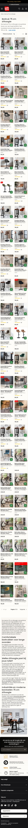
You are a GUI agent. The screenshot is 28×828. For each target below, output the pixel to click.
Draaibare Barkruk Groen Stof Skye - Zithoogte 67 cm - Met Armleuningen (20, 102)
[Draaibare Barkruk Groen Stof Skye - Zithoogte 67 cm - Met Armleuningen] (21, 92)
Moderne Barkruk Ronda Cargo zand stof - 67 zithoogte (21, 600)
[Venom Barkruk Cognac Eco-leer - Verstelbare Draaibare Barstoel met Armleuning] (7, 92)
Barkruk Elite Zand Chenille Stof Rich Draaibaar (19, 464)
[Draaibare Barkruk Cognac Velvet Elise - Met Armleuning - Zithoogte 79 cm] (21, 431)
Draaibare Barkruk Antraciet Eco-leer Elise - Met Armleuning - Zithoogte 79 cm (21, 78)
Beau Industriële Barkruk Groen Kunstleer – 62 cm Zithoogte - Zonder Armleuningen (20, 54)
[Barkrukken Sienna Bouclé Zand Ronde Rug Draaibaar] (21, 524)
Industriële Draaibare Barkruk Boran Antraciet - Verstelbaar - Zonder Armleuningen (7, 368)
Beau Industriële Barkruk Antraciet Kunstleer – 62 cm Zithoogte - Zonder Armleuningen (20, 174)
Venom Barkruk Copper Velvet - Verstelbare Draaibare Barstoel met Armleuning (7, 392)
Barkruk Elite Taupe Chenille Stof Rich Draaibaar (6, 489)
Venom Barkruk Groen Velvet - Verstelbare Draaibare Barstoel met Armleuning (21, 416)
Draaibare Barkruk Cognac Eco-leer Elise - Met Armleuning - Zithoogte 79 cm (7, 78)
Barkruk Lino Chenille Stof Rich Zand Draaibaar (6, 510)
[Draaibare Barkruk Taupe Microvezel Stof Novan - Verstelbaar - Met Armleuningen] (21, 116)
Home (2, 14)
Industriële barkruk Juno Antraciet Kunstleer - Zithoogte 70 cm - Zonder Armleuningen (20, 320)
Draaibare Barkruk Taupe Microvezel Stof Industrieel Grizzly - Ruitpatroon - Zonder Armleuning (7, 247)
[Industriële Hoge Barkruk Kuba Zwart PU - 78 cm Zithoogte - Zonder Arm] (21, 261)
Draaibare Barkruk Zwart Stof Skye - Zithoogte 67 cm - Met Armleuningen (6, 126)
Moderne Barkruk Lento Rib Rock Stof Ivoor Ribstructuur (7, 555)
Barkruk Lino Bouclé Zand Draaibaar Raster (20, 510)
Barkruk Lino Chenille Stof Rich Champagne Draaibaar (20, 489)
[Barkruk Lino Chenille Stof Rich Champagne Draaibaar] (21, 479)
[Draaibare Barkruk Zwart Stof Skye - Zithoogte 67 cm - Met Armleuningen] (7, 116)
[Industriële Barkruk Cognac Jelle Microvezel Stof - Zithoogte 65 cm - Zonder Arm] (21, 188)
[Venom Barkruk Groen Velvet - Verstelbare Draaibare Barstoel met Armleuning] (21, 406)
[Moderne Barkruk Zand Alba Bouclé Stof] (7, 568)
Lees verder (12, 30)
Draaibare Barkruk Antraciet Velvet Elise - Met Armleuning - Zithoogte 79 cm (7, 295)
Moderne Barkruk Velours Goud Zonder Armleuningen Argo (6, 600)
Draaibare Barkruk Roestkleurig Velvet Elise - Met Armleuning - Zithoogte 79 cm (21, 222)
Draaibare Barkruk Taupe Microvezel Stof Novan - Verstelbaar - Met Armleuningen (21, 126)
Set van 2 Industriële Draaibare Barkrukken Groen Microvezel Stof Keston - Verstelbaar (7, 197)
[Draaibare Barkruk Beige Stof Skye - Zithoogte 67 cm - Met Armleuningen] (7, 261)
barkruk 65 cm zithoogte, (15, 679)
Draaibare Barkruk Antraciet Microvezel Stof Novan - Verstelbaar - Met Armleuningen (20, 247)
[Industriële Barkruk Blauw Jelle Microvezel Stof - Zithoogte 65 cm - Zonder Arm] (7, 455)
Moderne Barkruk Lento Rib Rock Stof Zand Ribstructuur (21, 555)
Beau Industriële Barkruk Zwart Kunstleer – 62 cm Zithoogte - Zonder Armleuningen (6, 223)
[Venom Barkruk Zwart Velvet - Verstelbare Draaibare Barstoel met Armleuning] (21, 285)
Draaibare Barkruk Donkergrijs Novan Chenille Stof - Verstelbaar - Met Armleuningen (20, 151)
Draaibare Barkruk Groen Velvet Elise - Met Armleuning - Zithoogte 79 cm (21, 368)
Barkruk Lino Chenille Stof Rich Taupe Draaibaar (6, 533)
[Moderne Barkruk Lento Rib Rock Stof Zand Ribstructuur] (21, 545)
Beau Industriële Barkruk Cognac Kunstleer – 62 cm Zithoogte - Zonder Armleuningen (6, 54)
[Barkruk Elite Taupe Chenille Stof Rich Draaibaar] (7, 479)
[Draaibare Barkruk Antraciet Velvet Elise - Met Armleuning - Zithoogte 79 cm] (7, 285)
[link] (5, 609)
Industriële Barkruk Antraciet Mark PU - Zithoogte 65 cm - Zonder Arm (6, 319)
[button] (26, 8)
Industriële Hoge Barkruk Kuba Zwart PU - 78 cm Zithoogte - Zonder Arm (21, 270)
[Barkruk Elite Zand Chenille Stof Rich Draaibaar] (21, 455)
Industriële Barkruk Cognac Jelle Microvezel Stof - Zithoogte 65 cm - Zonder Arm (20, 198)
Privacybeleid (4, 823)
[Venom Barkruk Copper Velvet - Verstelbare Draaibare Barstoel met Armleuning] (7, 382)
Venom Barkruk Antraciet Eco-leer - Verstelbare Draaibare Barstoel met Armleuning (6, 174)
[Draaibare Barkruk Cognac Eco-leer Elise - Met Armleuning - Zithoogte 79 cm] (7, 68)
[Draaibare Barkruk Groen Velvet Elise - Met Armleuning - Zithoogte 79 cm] (21, 358)
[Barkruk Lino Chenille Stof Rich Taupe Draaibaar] (7, 524)
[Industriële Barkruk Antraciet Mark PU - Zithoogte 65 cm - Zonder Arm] (7, 309)
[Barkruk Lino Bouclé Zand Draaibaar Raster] (21, 501)
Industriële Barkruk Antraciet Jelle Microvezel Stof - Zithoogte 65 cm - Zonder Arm (20, 393)
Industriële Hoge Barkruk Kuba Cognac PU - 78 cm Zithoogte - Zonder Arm (7, 150)
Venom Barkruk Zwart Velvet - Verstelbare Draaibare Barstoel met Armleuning (21, 295)
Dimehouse (6, 821)
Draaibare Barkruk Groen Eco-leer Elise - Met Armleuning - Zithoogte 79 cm (6, 440)
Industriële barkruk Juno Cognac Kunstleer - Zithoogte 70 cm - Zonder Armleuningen (7, 416)
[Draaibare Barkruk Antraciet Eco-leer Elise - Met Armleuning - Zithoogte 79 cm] (21, 68)
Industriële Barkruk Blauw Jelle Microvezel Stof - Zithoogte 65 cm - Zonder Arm (7, 465)
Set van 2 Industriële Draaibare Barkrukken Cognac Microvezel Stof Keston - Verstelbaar (20, 344)
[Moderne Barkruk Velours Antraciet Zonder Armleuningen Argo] (21, 568)
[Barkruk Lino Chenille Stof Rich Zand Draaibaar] (7, 501)
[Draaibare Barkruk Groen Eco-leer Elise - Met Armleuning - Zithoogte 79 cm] (7, 431)
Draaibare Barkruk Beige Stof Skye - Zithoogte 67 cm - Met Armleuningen (6, 270)
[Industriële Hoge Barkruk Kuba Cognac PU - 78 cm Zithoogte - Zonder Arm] (7, 141)
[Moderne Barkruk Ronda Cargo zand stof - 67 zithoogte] (21, 591)
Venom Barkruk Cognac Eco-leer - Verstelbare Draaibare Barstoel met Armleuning (7, 102)
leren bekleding (8, 698)
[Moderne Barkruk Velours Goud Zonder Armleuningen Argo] (7, 591)
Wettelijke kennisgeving (6, 824)
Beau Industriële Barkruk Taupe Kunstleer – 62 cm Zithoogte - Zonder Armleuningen (6, 344)
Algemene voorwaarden (13, 823)
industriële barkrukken (19, 696)
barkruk (6, 644)
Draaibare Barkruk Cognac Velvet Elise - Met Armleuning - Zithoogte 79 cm (20, 440)
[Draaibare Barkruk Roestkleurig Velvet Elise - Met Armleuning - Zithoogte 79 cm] (21, 212)
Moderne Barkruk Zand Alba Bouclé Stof (7, 577)
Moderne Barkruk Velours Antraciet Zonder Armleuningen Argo (20, 578)
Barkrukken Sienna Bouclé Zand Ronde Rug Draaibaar (21, 533)
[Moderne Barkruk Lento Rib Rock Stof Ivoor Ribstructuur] (7, 545)
